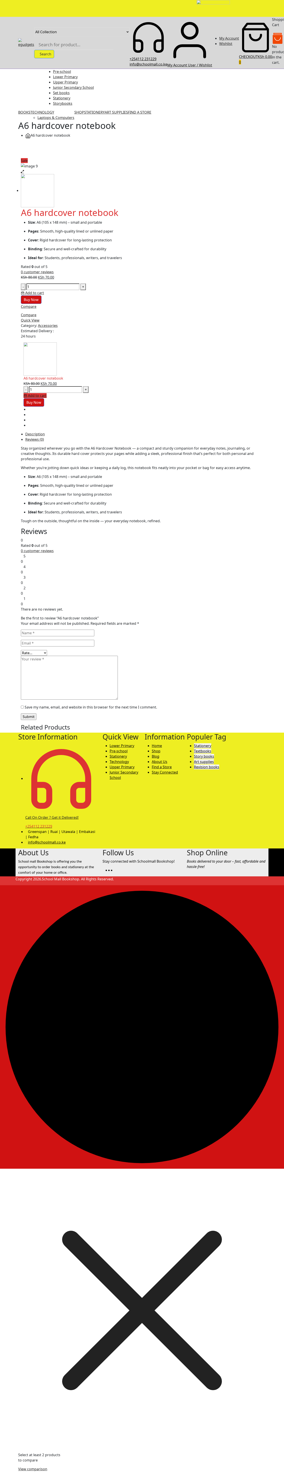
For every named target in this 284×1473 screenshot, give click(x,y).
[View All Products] (22, 149)
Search (45, 54)
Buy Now (31, 299)
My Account (229, 38)
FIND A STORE (139, 112)
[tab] (145, 434)
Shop (156, 751)
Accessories (48, 325)
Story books (204, 756)
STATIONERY (94, 112)
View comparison (32, 1469)
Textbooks (202, 751)
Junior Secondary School (73, 87)
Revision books (206, 767)
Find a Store (162, 767)
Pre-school (62, 71)
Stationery (61, 98)
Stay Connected (165, 772)
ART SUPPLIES (116, 112)
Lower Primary (65, 76)
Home (157, 745)
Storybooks (62, 103)
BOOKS (24, 112)
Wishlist (225, 43)
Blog (155, 756)
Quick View (30, 320)
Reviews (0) (34, 439)
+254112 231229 (143, 58)
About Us (159, 761)
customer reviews (37, 272)
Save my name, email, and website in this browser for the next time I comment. (91, 707)
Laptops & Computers (55, 117)
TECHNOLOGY (42, 112)
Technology (119, 761)
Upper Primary (65, 82)
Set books (61, 92)
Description (35, 434)
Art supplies (204, 761)
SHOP (79, 112)
